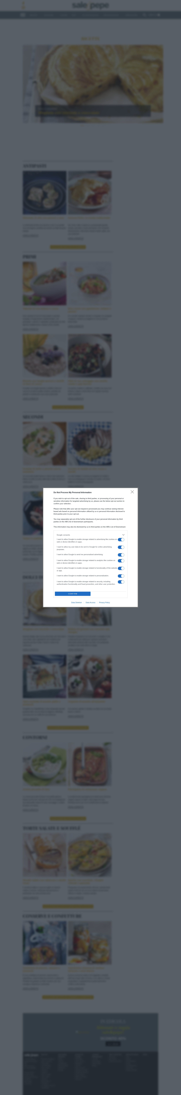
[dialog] (90, 547)
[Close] (133, 492)
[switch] (121, 539)
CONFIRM (72, 594)
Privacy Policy (104, 602)
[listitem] (90, 535)
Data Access (90, 602)
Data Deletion (76, 602)
